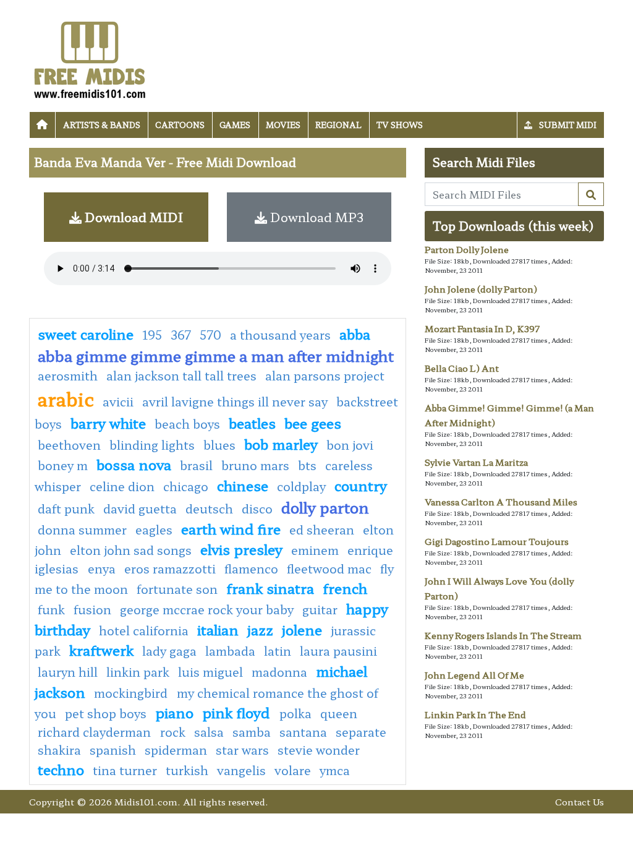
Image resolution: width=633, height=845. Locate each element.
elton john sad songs (131, 550)
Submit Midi (567, 125)
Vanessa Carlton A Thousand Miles (501, 501)
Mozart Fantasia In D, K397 (482, 328)
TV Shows (399, 125)
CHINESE (242, 485)
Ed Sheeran (321, 529)
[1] (591, 194)
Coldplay (301, 486)
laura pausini (338, 650)
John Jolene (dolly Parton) (481, 289)
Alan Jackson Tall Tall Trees (181, 375)
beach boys (187, 423)
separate (361, 731)
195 (152, 334)
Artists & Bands (101, 125)
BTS (307, 465)
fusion (92, 609)
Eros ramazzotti (170, 568)
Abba (354, 333)
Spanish (113, 749)
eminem (315, 550)
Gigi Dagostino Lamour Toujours (497, 541)
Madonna (279, 671)
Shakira (59, 749)
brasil (196, 465)
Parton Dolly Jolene (467, 249)
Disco (257, 508)
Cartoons (180, 125)
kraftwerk (101, 649)
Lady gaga (169, 650)
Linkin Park (137, 671)
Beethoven (69, 444)
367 (181, 334)
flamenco (251, 568)
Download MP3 (315, 217)
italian (218, 629)
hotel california (144, 630)
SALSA (209, 731)
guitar (320, 609)
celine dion (122, 486)
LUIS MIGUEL (210, 671)
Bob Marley (281, 443)
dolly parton (325, 507)
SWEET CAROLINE (86, 333)
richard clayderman (96, 731)
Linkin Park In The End (475, 714)
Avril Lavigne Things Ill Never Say (235, 401)
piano (174, 712)
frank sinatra (270, 588)
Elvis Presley (241, 549)
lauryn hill (68, 671)
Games (234, 125)
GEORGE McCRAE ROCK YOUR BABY (207, 609)
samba (251, 731)
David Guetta (140, 508)
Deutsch (209, 508)
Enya (102, 568)
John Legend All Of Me (474, 675)
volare (292, 770)
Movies (283, 125)
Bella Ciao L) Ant (462, 368)
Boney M (63, 465)
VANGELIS (241, 770)
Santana (303, 731)
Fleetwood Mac (329, 568)
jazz (260, 629)
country (360, 485)
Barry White (108, 422)
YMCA (335, 770)
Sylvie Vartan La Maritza (476, 462)
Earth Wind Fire (231, 528)
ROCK (172, 731)
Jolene (302, 629)
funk (51, 609)
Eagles (153, 529)
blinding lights (152, 444)
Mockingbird (132, 692)
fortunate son (177, 589)
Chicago (185, 486)
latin (277, 650)
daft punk (66, 508)
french (345, 588)
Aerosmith (68, 375)
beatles (252, 422)
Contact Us (579, 801)
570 (210, 334)
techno (61, 769)
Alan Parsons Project (324, 375)
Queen (338, 713)
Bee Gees (312, 422)
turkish (187, 770)
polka (295, 713)
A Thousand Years (280, 334)
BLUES (219, 444)
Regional (338, 125)
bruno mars (255, 465)
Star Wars (242, 749)
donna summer (82, 529)
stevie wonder (319, 749)
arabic (66, 398)
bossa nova (133, 464)
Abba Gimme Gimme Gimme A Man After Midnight (216, 355)
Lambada (230, 650)
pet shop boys (106, 713)
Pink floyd (237, 712)
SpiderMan (176, 749)
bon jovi (349, 444)
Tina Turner (125, 770)
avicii (118, 401)
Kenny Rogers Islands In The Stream (503, 635)
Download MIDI (132, 217)
